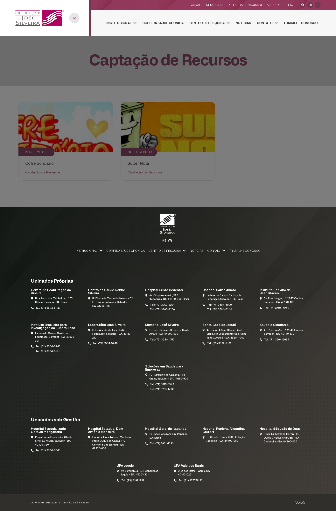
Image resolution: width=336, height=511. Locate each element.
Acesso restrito (280, 4)
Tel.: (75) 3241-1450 (162, 340)
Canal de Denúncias (207, 4)
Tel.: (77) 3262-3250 (162, 309)
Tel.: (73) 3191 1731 (132, 480)
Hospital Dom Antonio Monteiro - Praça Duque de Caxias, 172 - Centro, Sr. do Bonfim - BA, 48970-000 (112, 443)
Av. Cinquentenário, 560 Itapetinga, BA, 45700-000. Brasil (169, 297)
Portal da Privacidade (245, 4)
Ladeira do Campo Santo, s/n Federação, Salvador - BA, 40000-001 (55, 337)
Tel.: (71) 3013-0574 (162, 384)
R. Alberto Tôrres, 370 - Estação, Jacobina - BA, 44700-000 (226, 439)
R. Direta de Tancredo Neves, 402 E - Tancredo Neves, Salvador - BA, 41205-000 (112, 302)
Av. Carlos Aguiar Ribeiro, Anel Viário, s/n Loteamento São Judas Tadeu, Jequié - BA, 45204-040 (226, 334)
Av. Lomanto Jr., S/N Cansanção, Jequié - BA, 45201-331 (140, 473)
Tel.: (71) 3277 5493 (190, 480)
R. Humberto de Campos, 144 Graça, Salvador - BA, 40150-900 (168, 377)
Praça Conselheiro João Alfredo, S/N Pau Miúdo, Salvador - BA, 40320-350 (54, 441)
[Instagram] (310, 5)
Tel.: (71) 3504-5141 (48, 351)
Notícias (243, 23)
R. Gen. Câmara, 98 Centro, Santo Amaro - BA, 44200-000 (169, 332)
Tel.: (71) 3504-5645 (48, 450)
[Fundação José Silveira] (39, 18)
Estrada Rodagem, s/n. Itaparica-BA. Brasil (169, 436)
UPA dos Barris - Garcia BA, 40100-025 (194, 473)
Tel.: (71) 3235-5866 (162, 389)
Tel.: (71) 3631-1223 (162, 443)
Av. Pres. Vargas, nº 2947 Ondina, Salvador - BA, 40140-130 (284, 300)
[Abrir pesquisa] (302, 5)
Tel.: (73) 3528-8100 (219, 343)
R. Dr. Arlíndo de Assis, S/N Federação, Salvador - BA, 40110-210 (112, 334)
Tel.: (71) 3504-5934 (276, 340)
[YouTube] (318, 5)
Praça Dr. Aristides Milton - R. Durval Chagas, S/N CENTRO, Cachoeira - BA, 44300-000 (281, 438)
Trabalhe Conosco (301, 23)
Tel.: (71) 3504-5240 (48, 308)
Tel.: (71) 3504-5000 (219, 305)
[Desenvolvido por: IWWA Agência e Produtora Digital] (300, 502)
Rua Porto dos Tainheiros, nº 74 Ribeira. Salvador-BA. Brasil (54, 300)
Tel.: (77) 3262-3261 (162, 305)
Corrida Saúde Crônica (163, 23)
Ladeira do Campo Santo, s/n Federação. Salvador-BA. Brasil (224, 297)
